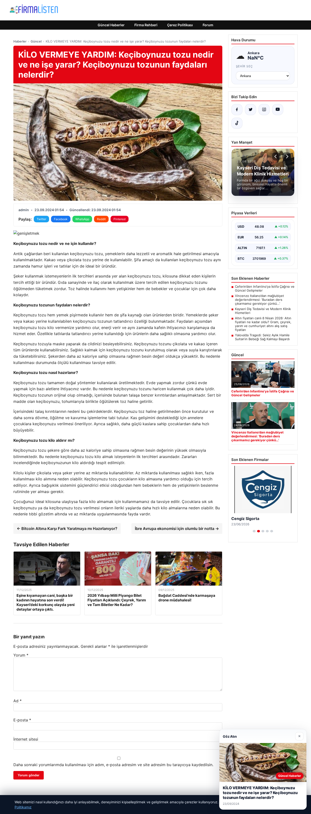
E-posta (22, 720)
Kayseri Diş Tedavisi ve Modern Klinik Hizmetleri (263, 311)
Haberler (19, 41)
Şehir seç (244, 66)
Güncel (36, 41)
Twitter (41, 219)
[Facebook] (236, 109)
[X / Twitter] (250, 109)
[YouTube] (277, 109)
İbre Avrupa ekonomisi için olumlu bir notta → (177, 528)
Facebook (61, 219)
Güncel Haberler (111, 25)
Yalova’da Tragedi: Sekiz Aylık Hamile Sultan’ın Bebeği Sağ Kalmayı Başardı (262, 337)
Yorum (20, 655)
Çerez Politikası (180, 25)
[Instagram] (264, 109)
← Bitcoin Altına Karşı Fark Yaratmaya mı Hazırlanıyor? (67, 528)
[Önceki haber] (276, 156)
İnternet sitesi (25, 739)
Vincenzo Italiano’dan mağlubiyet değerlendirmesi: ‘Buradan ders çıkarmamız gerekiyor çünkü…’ (259, 299)
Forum (208, 25)
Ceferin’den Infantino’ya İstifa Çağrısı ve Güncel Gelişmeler (264, 288)
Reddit (101, 219)
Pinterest (119, 219)
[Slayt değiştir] (254, 531)
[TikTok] (236, 123)
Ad (17, 700)
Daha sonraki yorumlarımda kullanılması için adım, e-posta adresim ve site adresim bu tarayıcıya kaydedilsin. (113, 764)
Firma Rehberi (145, 25)
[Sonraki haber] (286, 156)
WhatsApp (82, 219)
